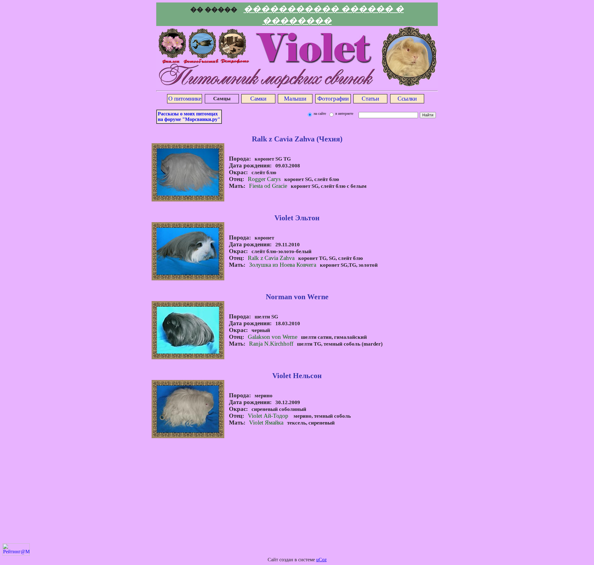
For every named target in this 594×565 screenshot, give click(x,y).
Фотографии (333, 98)
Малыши (295, 98)
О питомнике (184, 98)
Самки (258, 98)
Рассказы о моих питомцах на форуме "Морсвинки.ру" (189, 116)
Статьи (370, 98)
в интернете (343, 113)
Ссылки (407, 98)
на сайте (319, 113)
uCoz (321, 559)
